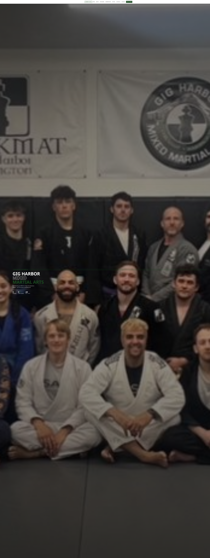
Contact (123, 1)
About (97, 1)
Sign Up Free (129, 1)
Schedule (118, 1)
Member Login (88, 1)
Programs (102, 1)
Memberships (108, 1)
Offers (113, 1)
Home (94, 1)
